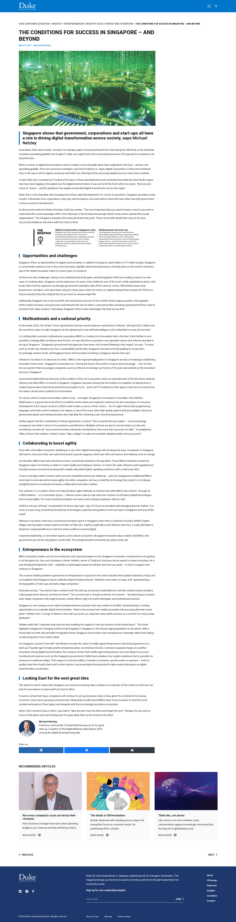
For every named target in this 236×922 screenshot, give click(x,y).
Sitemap (108, 916)
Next (211, 854)
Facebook (33, 891)
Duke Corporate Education (34, 23)
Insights (56, 23)
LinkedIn (20, 891)
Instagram (27, 891)
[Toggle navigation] (209, 6)
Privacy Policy (124, 916)
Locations (212, 895)
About (210, 875)
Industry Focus (94, 23)
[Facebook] (86, 750)
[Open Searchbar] (216, 6)
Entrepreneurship (74, 23)
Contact (211, 901)
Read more (29, 835)
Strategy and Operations (118, 23)
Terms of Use (92, 916)
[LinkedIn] (41, 750)
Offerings (212, 880)
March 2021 (25, 45)
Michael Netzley (42, 45)
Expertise (212, 885)
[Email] (132, 750)
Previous (27, 854)
